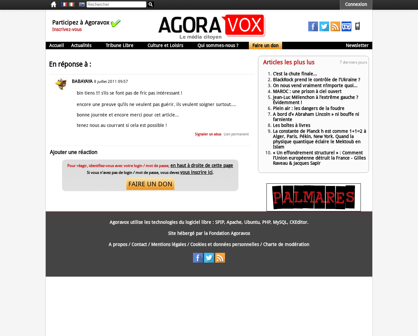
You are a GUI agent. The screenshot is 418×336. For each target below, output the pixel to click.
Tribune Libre (120, 45)
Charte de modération (286, 244)
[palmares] (313, 209)
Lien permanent (236, 134)
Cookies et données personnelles (224, 244)
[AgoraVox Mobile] (357, 29)
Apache (234, 222)
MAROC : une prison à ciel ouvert (307, 91)
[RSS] (335, 29)
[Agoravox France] (64, 4)
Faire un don (265, 45)
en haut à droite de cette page (201, 165)
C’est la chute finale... (295, 73)
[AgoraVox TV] (346, 29)
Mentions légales (168, 244)
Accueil (56, 45)
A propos (118, 244)
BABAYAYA (82, 81)
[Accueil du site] (212, 39)
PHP (266, 222)
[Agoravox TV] (80, 4)
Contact (139, 244)
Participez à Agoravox (80, 22)
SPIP (219, 222)
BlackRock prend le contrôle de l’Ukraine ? (316, 79)
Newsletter (357, 45)
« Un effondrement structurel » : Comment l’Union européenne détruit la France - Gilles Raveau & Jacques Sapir (319, 158)
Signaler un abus (208, 134)
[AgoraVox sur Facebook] (313, 29)
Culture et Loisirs (165, 45)
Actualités (81, 45)
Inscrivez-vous (67, 29)
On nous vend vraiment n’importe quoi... (315, 85)
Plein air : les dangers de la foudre (309, 108)
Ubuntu (252, 222)
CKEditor (298, 222)
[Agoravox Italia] (71, 4)
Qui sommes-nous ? (218, 45)
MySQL (280, 222)
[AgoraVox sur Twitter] (324, 29)
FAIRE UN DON (150, 184)
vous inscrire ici (196, 172)
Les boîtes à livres (291, 125)
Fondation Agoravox (229, 233)
